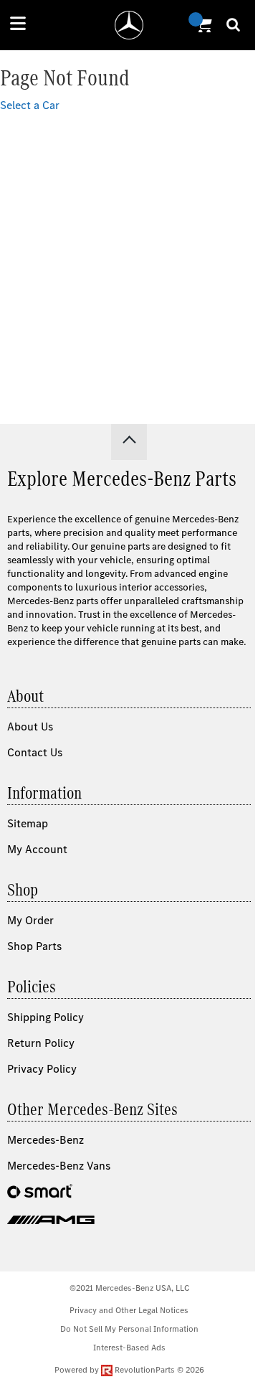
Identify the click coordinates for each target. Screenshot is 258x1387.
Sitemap (27, 823)
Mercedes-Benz (45, 1139)
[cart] (202, 25)
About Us (30, 726)
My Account (37, 849)
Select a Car (29, 105)
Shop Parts (34, 946)
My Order (30, 920)
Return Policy (41, 1042)
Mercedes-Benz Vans (58, 1165)
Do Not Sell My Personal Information (129, 1329)
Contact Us (34, 752)
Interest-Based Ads (129, 1347)
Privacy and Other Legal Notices (129, 1310)
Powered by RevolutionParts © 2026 (129, 1370)
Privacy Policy (42, 1068)
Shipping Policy (45, 1017)
